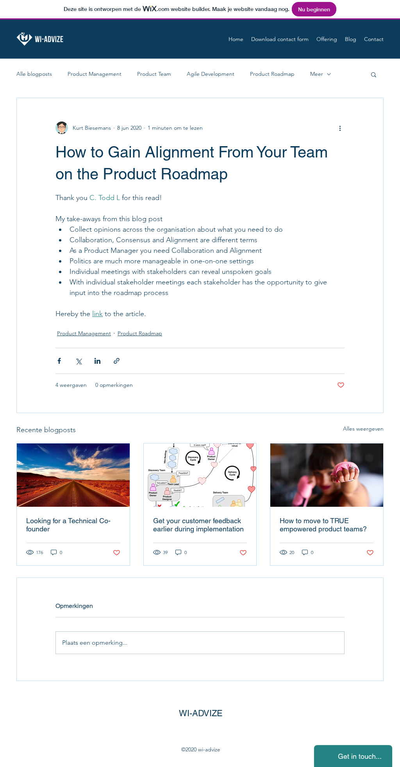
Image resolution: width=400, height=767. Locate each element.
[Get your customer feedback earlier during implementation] (200, 475)
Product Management (94, 73)
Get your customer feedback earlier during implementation (198, 525)
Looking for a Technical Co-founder (68, 525)
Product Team (154, 73)
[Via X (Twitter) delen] (78, 361)
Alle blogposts (34, 73)
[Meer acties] (340, 127)
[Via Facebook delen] (59, 361)
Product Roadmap (272, 73)
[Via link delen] (116, 361)
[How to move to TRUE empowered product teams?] (326, 475)
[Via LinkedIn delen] (97, 361)
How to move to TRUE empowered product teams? (323, 525)
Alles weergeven (363, 428)
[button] (373, 74)
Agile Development (210, 73)
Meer (316, 73)
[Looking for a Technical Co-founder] (73, 475)
